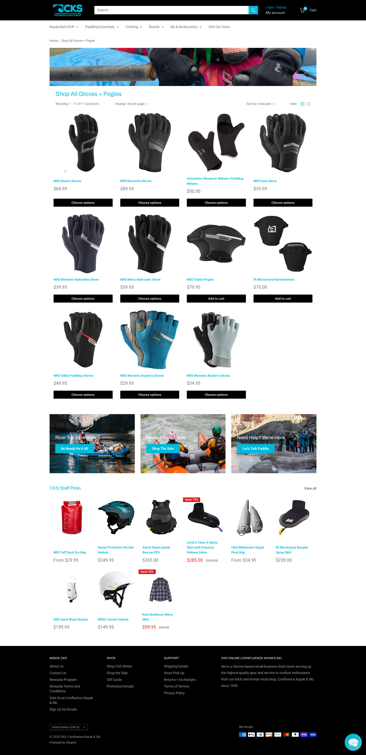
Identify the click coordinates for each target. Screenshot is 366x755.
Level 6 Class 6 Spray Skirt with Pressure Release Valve (202, 547)
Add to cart (216, 298)
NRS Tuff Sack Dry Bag (69, 552)
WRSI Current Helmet (113, 619)
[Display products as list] (309, 104)
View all (310, 488)
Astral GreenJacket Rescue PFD (156, 549)
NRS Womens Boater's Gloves (208, 376)
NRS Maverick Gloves (136, 181)
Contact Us (58, 673)
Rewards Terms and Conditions (65, 688)
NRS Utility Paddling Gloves (73, 376)
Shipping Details (176, 666)
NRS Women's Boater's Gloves (142, 376)
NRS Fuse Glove (265, 181)
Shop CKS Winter (119, 666)
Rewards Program (63, 680)
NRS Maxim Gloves (67, 181)
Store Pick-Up (174, 673)
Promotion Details (120, 686)
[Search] (253, 10)
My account (275, 12)
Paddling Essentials (100, 27)
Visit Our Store (219, 27)
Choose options (83, 203)
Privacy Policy (174, 693)
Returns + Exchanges (180, 680)
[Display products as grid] (302, 104)
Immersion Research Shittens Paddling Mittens (215, 181)
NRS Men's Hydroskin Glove (140, 279)
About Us (56, 666)
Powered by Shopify (63, 742)
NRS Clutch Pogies (200, 279)
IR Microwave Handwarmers (274, 279)
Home (54, 41)
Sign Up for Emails (63, 709)
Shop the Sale (117, 673)
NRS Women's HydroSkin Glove (76, 279)
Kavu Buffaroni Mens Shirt (157, 617)
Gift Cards (114, 680)
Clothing (131, 27)
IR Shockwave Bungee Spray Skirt (292, 549)
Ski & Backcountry (183, 27)
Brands (154, 27)
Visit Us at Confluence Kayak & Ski (71, 700)
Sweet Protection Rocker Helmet (116, 549)
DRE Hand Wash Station (70, 619)
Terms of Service (176, 686)
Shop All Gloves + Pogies (78, 41)
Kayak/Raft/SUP (62, 27)
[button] (353, 742)
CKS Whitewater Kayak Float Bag (247, 549)
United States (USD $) (65, 727)
